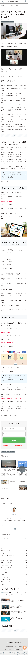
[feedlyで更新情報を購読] (19, 529)
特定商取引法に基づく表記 (20, 649)
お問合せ (20, 646)
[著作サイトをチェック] (9, 529)
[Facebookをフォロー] (13, 529)
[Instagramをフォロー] (15, 529)
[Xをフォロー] (11, 529)
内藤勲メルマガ (5, 498)
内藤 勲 (14, 514)
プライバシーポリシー (6, 649)
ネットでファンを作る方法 (9, 451)
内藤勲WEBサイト (14, 1)
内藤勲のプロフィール (11, 646)
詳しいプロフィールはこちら (9, 526)
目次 (12, 135)
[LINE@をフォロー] (17, 529)
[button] (25, 539)
